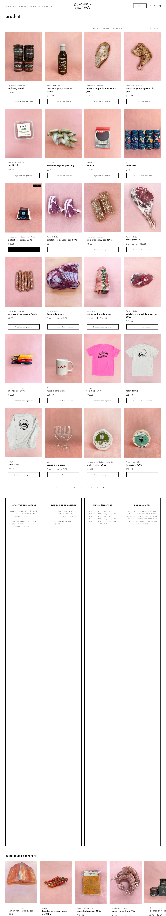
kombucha (131, 165)
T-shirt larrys (132, 390)
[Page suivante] (109, 487)
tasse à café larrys (56, 390)
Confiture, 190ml (16, 88)
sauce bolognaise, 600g (89, 910)
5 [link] (86, 487)
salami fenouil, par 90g (124, 910)
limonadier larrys (16, 390)
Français (139, 6)
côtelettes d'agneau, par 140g (62, 239)
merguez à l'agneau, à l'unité (22, 313)
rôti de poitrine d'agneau (99, 313)
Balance (90, 165)
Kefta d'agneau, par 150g (99, 239)
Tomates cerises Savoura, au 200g (54, 912)
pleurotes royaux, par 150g (61, 165)
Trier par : (95, 28)
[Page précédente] (57, 487)
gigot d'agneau (133, 239)
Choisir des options (23, 101)
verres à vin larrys (56, 464)
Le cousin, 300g (134, 464)
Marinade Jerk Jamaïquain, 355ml (60, 90)
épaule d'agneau (55, 313)
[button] (10, 6)
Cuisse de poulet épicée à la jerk (140, 90)
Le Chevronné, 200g (96, 464)
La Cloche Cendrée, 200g (20, 239)
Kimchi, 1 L (13, 165)
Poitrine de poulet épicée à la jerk (101, 90)
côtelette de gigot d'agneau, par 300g (142, 315)
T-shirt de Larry (94, 390)
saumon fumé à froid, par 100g (20, 912)
